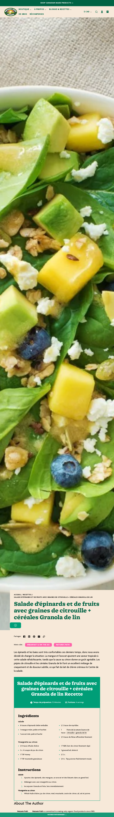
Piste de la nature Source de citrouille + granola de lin (78, 731)
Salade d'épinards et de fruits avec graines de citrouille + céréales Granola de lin (53, 597)
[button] (96, 11)
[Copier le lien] (43, 636)
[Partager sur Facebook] (24, 636)
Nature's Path (63, 645)
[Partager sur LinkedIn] (29, 636)
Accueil (17, 595)
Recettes (27, 595)
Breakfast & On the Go (38, 645)
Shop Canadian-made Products (56, 3)
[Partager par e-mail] (39, 636)
